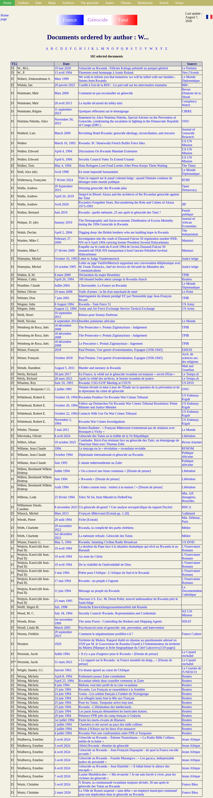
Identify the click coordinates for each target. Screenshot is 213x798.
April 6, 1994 (63, 159)
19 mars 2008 (63, 291)
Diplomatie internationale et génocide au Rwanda (111, 454)
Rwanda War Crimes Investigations (102, 421)
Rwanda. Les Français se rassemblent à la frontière (112, 689)
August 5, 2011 (64, 368)
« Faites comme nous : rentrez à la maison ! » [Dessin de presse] (120, 487)
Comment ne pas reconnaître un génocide (106, 93)
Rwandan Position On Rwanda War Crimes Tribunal (113, 397)
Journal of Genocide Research (188, 133)
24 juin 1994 (62, 694)
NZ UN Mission (187, 613)
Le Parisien (189, 68)
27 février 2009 (64, 250)
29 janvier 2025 (64, 85)
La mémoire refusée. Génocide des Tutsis (106, 536)
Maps (52, 3)
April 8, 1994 (63, 676)
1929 (57, 644)
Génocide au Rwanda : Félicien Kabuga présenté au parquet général (123, 68)
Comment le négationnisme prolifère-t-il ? (106, 634)
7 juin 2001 (61, 298)
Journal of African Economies (189, 222)
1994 (57, 448)
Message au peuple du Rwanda (99, 591)
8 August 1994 (64, 304)
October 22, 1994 (66, 413)
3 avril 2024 (62, 739)
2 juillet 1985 (63, 389)
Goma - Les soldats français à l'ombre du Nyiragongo (114, 694)
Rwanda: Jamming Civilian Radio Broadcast (108, 542)
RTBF (186, 180)
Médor (186, 528)
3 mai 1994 (61, 572)
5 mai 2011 (61, 429)
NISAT (186, 621)
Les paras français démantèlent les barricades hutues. (113, 711)
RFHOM (188, 448)
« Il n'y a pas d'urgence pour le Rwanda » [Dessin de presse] (118, 654)
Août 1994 (61, 487)
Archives (68, 3)
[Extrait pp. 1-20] (104, 513)
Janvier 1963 (62, 670)
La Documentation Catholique (192, 590)
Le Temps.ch (190, 374)
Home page (5, 17)
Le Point (187, 291)
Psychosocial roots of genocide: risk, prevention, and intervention (121, 627)
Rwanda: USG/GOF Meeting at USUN (105, 383)
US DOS (188, 383)
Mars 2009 (61, 93)
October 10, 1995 (66, 258)
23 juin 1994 (62, 689)
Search (163, 3)
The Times (189, 165)
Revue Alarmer (192, 442)
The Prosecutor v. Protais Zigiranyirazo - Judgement (113, 327)
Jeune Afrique (191, 739)
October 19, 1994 (66, 397)
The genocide (90, 3)
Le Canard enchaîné (189, 654)
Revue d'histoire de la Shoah (191, 93)
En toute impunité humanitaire (98, 172)
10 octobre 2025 (65, 442)
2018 (57, 350)
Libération (188, 436)
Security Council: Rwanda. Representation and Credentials (117, 613)
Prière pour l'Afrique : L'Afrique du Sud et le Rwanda (114, 572)
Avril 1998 (61, 172)
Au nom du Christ (90, 556)
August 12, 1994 (65, 308)
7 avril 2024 (62, 776)
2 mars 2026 (62, 792)
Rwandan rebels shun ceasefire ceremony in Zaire (111, 680)
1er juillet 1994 (64, 720)
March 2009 (62, 133)
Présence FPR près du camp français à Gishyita (110, 715)
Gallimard (188, 513)
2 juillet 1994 (63, 724)
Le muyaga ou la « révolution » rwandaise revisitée (112, 448)
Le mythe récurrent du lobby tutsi (100, 103)
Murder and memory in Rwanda (100, 368)
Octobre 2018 (63, 358)
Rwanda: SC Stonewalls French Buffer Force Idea (112, 143)
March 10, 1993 (65, 143)
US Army (188, 304)
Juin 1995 (60, 463)
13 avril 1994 (63, 72)
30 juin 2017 (62, 374)
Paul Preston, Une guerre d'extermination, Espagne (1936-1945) (121, 350)
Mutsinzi (187, 240)
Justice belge (190, 258)
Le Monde (189, 321)
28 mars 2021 (63, 378)
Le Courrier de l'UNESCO (191, 670)
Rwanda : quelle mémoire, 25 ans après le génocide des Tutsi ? (120, 212)
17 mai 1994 (62, 581)
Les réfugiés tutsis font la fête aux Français (106, 698)
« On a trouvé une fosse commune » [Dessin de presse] (115, 471)
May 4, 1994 (62, 165)
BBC (185, 85)
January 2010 (63, 222)
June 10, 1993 (63, 383)
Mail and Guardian (188, 368)
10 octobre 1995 (65, 266)
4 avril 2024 (62, 752)
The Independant (190, 232)
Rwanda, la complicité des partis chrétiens (106, 528)
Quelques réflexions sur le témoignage (104, 111)
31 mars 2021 (63, 662)
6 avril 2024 (62, 768)
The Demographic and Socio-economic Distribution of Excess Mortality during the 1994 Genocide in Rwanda (126, 222)
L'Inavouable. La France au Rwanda (103, 285)
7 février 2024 (63, 180)
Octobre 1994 (63, 454)
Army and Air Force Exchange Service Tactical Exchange (117, 308)
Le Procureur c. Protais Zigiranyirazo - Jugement (110, 343)
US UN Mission (187, 143)
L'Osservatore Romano (191, 548)
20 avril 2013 (63, 103)
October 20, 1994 (66, 405)
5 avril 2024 (62, 760)
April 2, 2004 (63, 232)
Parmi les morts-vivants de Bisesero (102, 720)
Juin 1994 (60, 479)
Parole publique (187, 212)
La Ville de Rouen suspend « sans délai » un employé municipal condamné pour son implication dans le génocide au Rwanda (128, 792)
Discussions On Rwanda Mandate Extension (108, 151)
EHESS (187, 350)
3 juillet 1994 (63, 729)
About (179, 3)
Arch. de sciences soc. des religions (190, 357)
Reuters (187, 279)
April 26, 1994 (64, 279)
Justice (109, 3)
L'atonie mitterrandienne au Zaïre (100, 463)
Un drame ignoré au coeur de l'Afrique (104, 670)
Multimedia (145, 3)
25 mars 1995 (63, 601)
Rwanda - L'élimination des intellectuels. (105, 707)
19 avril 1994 (63, 548)
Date (38, 3)
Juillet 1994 (62, 471)
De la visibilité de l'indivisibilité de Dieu (105, 564)
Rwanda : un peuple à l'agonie (98, 581)
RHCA (186, 507)
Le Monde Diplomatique (191, 78)
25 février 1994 (64, 497)
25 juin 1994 (62, 702)
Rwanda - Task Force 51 (95, 304)
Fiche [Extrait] (88, 519)
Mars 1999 (61, 79)
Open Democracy (189, 188)
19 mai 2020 (62, 68)
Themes (126, 3)
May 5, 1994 (62, 542)
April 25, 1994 (64, 680)
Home (7, 3)
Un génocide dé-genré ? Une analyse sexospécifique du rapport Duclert (125, 507)
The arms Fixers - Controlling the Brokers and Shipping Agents (120, 621)
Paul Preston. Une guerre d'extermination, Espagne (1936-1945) (121, 358)
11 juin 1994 (62, 591)
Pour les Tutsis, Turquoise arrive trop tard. (106, 702)
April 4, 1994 (63, 151)
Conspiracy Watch (189, 103)
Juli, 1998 (60, 607)
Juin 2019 (60, 212)
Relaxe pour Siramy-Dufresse (98, 315)
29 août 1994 (63, 519)
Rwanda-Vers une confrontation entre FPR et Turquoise (115, 733)
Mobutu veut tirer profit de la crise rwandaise (108, 685)
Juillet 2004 (62, 285)
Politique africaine (187, 454)
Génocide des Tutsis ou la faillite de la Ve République (114, 436)
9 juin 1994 (61, 685)
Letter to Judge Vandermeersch (99, 258)
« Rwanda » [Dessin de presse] (99, 479)
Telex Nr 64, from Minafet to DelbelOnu (105, 497)
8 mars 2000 (62, 275)
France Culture (191, 634)
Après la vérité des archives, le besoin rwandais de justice (116, 378)
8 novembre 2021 (66, 507)
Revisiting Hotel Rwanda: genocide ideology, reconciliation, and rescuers (127, 133)
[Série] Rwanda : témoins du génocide (104, 745)
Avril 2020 (61, 204)
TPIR (185, 275)
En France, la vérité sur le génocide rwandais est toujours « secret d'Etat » (127, 374)
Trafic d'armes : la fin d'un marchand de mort (108, 291)
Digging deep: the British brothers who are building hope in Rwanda (124, 232)
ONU (185, 121)
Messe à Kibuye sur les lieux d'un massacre (107, 729)
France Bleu (190, 784)
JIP (184, 204)
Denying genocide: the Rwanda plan (103, 188)
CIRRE (187, 111)
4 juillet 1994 (63, 733)
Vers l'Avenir (190, 72)
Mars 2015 (61, 513)
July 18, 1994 (63, 613)
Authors (23, 3)
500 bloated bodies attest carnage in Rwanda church (113, 279)
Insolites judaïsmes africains (97, 321)
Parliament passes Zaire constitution (102, 676)
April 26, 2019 (64, 196)
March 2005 (62, 627)
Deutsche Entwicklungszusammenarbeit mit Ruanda (113, 607)
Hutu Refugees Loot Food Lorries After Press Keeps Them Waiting (123, 165)
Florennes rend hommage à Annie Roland (106, 72)
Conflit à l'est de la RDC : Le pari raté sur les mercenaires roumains (123, 85)
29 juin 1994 (62, 715)
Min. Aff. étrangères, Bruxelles (189, 497)
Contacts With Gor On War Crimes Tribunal (107, 413)
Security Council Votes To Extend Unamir (106, 159)
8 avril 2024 (62, 436)
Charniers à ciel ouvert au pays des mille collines (110, 724)
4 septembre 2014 (66, 321)
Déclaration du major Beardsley (99, 275)
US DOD (188, 542)
